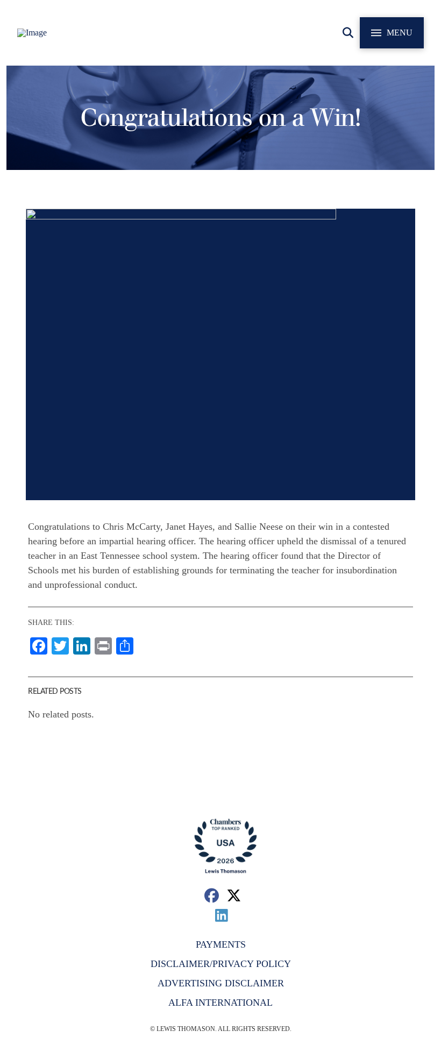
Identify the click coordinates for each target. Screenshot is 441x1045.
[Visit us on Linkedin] (222, 915)
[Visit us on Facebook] (212, 895)
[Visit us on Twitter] (234, 895)
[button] (348, 33)
